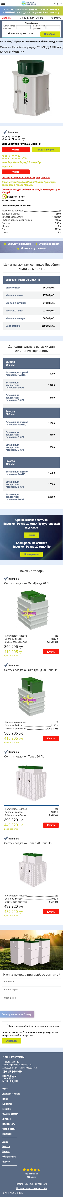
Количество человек (9, 27)
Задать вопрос (46, 149)
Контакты (56, 18)
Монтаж (6, 1146)
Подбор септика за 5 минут (17, 1014)
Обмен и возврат (10, 1114)
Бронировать (31, 554)
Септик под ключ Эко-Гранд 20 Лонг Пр (31, 670)
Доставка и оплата (11, 1093)
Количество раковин (39, 27)
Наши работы (8, 1124)
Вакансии (6, 1134)
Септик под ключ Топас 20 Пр (24, 756)
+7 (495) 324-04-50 (30, 17)
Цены (5, 1099)
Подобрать (50, 34)
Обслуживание (9, 1156)
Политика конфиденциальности (31, 1184)
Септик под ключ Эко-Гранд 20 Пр (27, 583)
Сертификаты (9, 1129)
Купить (15, 149)
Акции (5, 1141)
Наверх (56, 3)
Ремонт (6, 1151)
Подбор (6, 1161)
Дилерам (6, 1119)
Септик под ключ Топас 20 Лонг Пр (28, 843)
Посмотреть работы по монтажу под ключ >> (26, 177)
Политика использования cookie (31, 1188)
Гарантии (6, 1109)
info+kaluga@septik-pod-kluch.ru (17, 1064)
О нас (4, 1088)
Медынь (6, 18)
